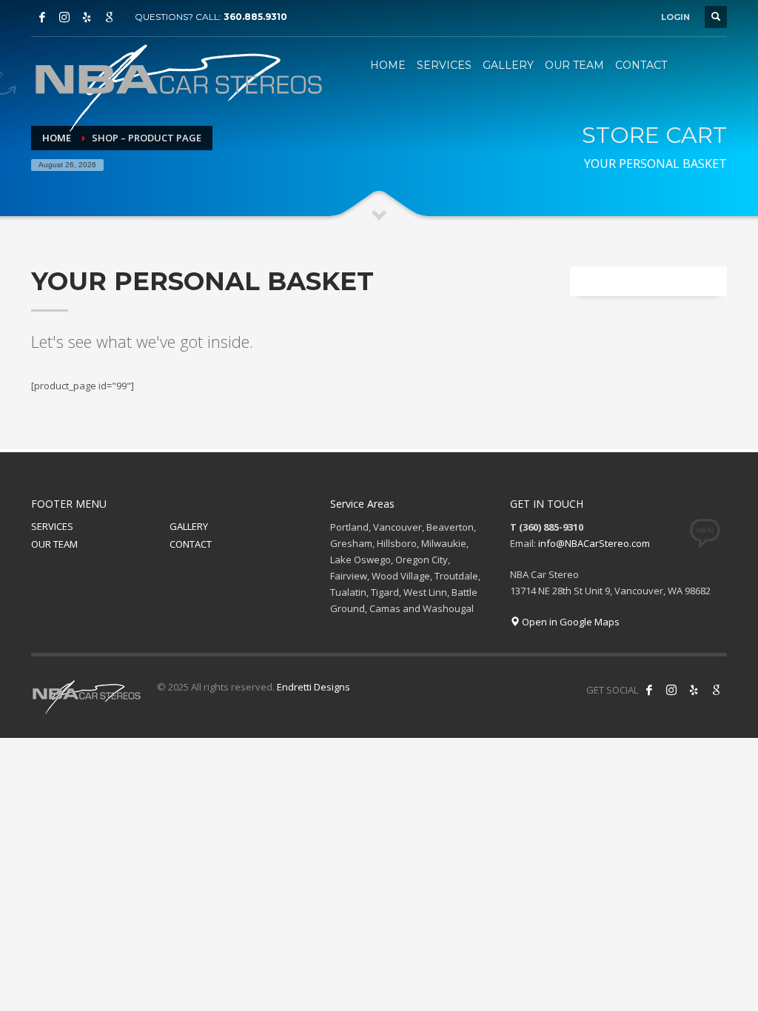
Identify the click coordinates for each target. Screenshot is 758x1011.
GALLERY (189, 526)
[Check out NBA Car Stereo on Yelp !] (693, 690)
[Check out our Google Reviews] (109, 17)
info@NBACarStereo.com (594, 543)
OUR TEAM (54, 544)
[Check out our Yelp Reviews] (87, 17)
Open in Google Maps (570, 621)
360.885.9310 (255, 16)
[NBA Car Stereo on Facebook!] (649, 690)
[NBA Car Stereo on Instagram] (671, 690)
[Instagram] (64, 17)
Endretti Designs (313, 686)
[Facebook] (42, 17)
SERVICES (52, 526)
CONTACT (191, 544)
